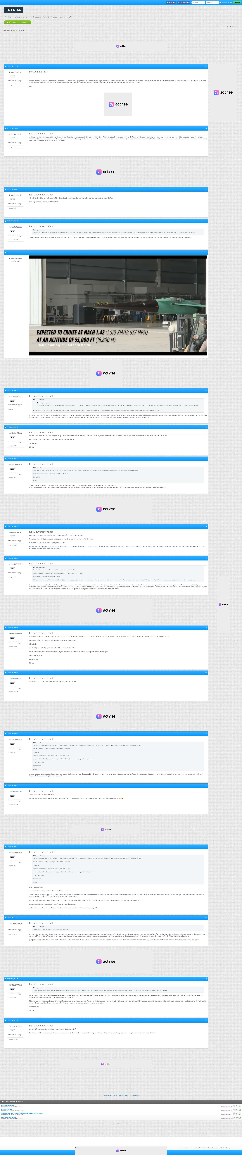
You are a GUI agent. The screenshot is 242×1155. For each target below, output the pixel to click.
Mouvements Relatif (7, 1105)
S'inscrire (171, 2)
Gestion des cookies (199, 1148)
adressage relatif (6, 1109)
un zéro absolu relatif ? (8, 1117)
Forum (10, 17)
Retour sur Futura (184, 2)
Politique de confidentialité (214, 1148)
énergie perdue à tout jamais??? (129, 1096)
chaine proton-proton (110, 1096)
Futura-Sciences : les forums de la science (27, 17)
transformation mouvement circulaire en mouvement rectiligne (22, 1113)
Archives (186, 1148)
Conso (191, 1148)
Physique (54, 17)
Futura (181, 1148)
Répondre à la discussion (18, 22)
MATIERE (46, 17)
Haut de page (226, 1148)
